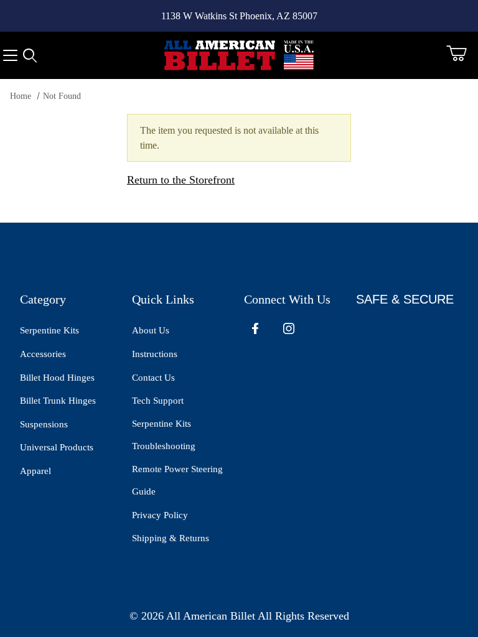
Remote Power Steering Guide (177, 480)
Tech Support (158, 401)
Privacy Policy (160, 515)
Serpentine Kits (49, 330)
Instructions (154, 354)
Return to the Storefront (181, 180)
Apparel (35, 471)
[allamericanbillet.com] (239, 54)
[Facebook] (255, 328)
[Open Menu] (10, 55)
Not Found (62, 96)
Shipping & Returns (170, 538)
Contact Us (153, 378)
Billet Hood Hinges (57, 378)
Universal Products (56, 447)
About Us (150, 330)
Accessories (43, 354)
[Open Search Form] (30, 55)
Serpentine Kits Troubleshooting (163, 435)
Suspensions (44, 424)
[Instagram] (289, 328)
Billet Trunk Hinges (58, 401)
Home (20, 96)
